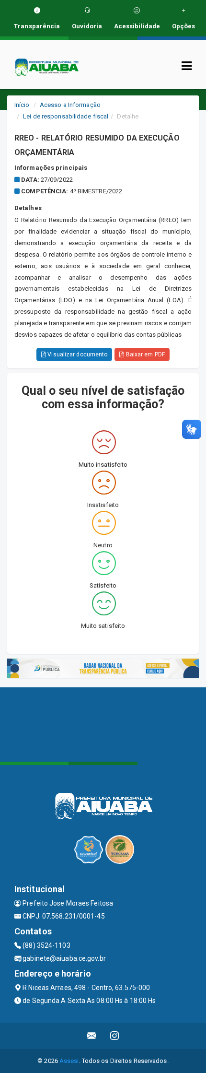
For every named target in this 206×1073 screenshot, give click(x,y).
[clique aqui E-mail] (91, 1035)
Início (22, 104)
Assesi (69, 1060)
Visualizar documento (76, 354)
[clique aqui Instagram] (114, 1035)
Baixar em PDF (144, 354)
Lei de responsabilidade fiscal (65, 116)
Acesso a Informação (70, 104)
